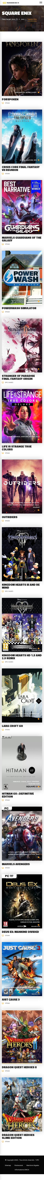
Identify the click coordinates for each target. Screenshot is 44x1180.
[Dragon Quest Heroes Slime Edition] (22, 1104)
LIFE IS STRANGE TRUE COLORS (17, 448)
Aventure (29, 160)
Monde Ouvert (31, 92)
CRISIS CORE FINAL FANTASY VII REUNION (21, 168)
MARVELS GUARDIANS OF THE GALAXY (21, 239)
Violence (36, 228)
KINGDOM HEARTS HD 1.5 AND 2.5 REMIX (22, 656)
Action (22, 160)
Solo (30, 228)
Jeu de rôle (32, 369)
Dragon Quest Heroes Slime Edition (18, 1136)
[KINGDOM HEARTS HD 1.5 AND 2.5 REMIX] (22, 625)
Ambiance (16, 436)
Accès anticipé (16, 296)
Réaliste (20, 225)
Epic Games (9, 382)
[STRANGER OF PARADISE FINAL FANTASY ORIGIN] (22, 345)
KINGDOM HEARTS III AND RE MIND (21, 586)
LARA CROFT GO (12, 726)
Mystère (32, 436)
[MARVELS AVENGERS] (22, 834)
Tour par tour (34, 716)
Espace (26, 223)
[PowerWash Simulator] (22, 278)
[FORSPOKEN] (22, 69)
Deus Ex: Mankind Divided (20, 932)
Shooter (36, 922)
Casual (26, 714)
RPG (35, 160)
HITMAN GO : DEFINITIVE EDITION (18, 795)
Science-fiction (33, 225)
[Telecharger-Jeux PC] (11, 3)
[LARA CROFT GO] (22, 695)
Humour (26, 296)
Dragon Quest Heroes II (19, 1067)
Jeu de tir (12, 225)
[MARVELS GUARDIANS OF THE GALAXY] (22, 207)
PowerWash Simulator (19, 308)
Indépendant (34, 296)
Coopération (34, 852)
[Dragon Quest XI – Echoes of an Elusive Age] (22, 1175)
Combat (25, 852)
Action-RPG (19, 503)
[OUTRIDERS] (22, 486)
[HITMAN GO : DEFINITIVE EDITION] (22, 763)
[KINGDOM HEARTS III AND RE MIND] (22, 554)
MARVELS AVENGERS (16, 864)
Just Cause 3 (11, 999)
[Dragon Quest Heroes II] (22, 1037)
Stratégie (24, 716)
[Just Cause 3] (22, 969)
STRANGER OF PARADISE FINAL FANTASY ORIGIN (18, 377)
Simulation (31, 298)
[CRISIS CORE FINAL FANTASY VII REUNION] (22, 136)
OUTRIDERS (9, 517)
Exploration (20, 92)
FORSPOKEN (10, 99)
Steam (7, 103)
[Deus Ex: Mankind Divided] (22, 901)
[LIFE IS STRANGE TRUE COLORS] (22, 416)
